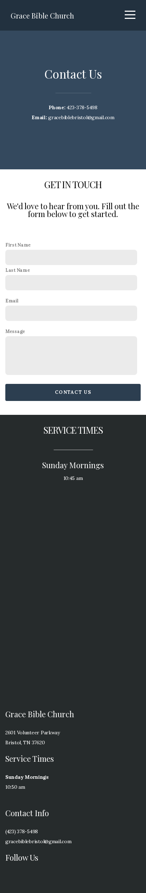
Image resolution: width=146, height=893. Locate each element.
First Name (18, 245)
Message (15, 331)
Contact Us (73, 392)
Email (11, 300)
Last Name (17, 270)
